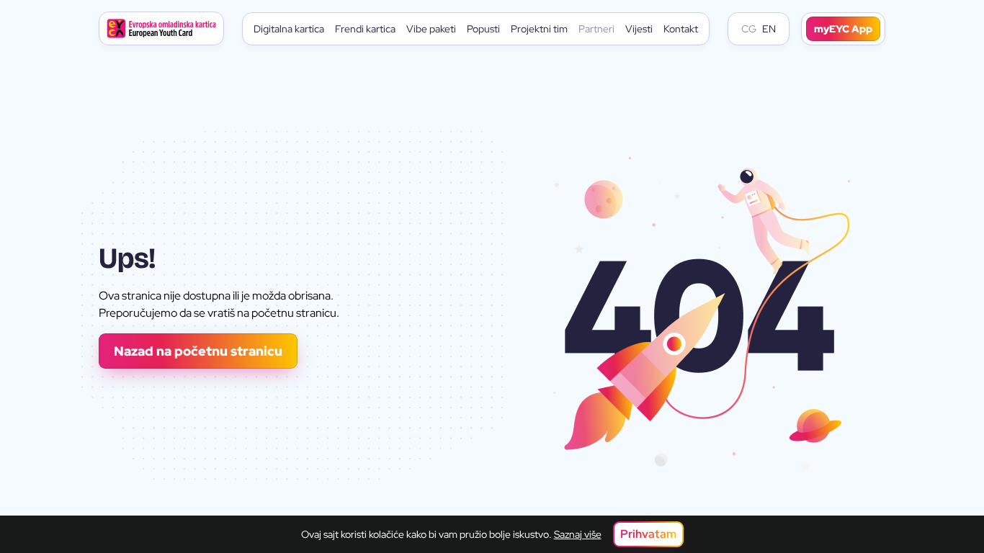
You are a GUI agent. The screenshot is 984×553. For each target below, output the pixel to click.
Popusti (483, 28)
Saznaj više (577, 534)
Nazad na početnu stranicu (198, 351)
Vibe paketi (431, 28)
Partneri (596, 28)
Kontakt (680, 28)
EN (769, 28)
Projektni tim (539, 28)
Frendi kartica (365, 28)
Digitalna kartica (289, 28)
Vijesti (639, 28)
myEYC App (843, 28)
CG (748, 28)
